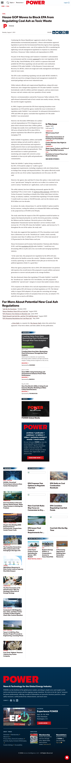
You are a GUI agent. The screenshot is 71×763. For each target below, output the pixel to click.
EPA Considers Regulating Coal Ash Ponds (58, 507)
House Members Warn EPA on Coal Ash (15, 311)
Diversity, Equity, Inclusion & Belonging (14, 741)
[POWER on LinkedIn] (17, 700)
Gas (43, 547)
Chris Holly (16, 323)
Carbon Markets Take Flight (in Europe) (56, 143)
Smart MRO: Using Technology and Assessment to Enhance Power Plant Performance (34, 373)
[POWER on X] (14, 700)
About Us (6, 737)
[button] (2, 2)
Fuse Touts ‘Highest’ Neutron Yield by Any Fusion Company (13, 654)
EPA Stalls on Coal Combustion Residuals (57, 485)
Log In (66, 2)
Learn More (43, 723)
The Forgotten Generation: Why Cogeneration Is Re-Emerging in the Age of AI (12, 548)
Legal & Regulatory (9, 523)
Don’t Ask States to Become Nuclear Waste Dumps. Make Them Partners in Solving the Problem (13, 505)
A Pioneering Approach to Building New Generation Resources (61, 553)
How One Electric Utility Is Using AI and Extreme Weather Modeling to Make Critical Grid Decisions (35, 387)
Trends (5, 565)
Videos (24, 399)
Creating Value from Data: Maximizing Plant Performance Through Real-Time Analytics (35, 353)
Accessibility (18, 745)
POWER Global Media (31, 418)
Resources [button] (19, 2)
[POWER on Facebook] (11, 700)
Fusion (5, 650)
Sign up (58, 742)
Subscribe (46, 744)
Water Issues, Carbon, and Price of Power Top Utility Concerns (57, 149)
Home (3, 6)
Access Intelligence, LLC (31, 753)
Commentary (49, 131)
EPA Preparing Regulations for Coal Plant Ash (17, 318)
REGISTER (24, 363)
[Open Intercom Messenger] (67, 757)
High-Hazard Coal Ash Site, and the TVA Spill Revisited (20, 316)
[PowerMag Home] (35, 2)
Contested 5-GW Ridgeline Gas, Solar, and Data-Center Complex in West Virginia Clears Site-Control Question (13, 612)
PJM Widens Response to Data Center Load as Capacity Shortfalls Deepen (13, 569)
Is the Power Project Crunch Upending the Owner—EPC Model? (33, 553)
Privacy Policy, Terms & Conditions (13, 739)
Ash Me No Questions (9, 309)
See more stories (52, 159)
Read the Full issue (34, 559)
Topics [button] (12, 2)
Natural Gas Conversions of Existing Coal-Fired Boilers (55, 137)
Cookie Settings (8, 745)
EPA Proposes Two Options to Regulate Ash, (17, 314)
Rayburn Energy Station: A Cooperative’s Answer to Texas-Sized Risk (47, 553)
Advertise (6, 734)
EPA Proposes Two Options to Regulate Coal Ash (36, 485)
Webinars (26, 332)
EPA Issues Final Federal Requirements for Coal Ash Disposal (35, 531)
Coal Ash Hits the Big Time (58, 529)
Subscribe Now (35, 458)
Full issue (49, 128)
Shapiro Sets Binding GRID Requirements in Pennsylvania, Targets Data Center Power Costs (12, 527)
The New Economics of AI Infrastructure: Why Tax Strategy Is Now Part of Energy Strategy (11, 590)
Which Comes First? (52, 133)
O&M (47, 135)
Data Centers (7, 480)
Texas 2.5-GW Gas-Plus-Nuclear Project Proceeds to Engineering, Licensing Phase (13, 633)
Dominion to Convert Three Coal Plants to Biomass (56, 155)
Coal (7, 6)
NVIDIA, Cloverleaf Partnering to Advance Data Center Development (12, 484)
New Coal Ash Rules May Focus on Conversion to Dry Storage (36, 508)
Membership (15, 734)
